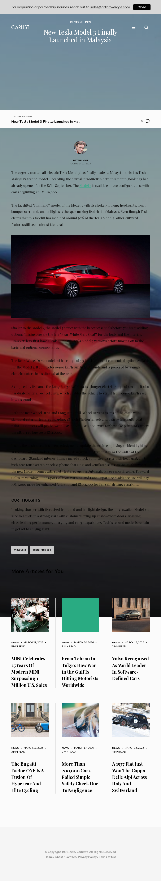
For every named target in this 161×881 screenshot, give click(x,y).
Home (48, 857)
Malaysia (20, 550)
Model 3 (85, 185)
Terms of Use (107, 857)
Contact (70, 857)
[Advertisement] (80, 78)
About (59, 857)
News (15, 642)
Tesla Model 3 (42, 550)
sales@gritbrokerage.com (110, 7)
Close (142, 7)
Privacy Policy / (88, 857)
